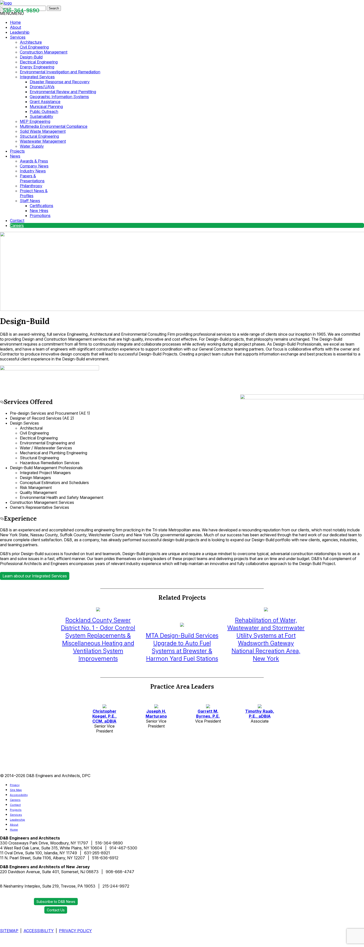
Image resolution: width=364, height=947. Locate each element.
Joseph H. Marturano (156, 714)
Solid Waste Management (43, 131)
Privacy (15, 785)
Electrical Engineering (39, 61)
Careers (17, 225)
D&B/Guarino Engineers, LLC (20, 881)
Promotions (40, 215)
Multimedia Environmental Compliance (53, 126)
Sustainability (41, 116)
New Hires (39, 210)
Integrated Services (37, 76)
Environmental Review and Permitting (63, 91)
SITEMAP (9, 930)
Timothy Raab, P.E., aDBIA (259, 714)
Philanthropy (31, 185)
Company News (34, 165)
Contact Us (56, 910)
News (15, 156)
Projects (17, 151)
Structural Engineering (39, 136)
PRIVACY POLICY (75, 930)
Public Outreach (44, 111)
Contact (17, 220)
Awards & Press (34, 161)
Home (15, 22)
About (15, 27)
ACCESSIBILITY (39, 930)
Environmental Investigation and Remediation (60, 71)
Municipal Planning (46, 106)
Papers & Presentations (32, 178)
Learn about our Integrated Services (34, 575)
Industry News (33, 170)
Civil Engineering (34, 47)
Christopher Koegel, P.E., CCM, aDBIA (104, 716)
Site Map (16, 790)
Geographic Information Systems (59, 96)
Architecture (31, 42)
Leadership (19, 32)
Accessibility (19, 795)
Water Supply (32, 146)
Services (18, 37)
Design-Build (31, 56)
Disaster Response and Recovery (60, 81)
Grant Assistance (45, 101)
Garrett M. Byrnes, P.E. (208, 714)
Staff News (30, 200)
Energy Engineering (37, 66)
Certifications (41, 205)
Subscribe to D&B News (55, 901)
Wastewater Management (43, 141)
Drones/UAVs (42, 86)
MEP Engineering (35, 121)
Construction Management (43, 52)
